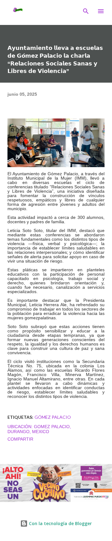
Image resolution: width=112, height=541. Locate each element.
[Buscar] (86, 11)
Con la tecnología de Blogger (60, 523)
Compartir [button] (20, 439)
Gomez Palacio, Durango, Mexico (39, 429)
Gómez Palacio (53, 417)
